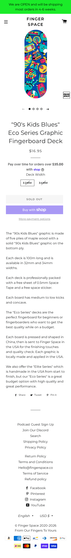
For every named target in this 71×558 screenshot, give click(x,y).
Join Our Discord (35, 430)
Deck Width (35, 174)
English (24, 516)
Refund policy (36, 479)
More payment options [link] (34, 219)
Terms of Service (35, 473)
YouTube (37, 505)
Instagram (37, 499)
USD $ (45, 516)
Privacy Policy (35, 447)
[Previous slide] (23, 109)
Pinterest (37, 494)
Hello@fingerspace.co (35, 468)
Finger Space (35, 22)
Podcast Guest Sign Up (35, 424)
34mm (43, 182)
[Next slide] (47, 109)
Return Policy (35, 456)
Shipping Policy (35, 442)
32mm (27, 182)
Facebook (37, 488)
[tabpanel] (35, 64)
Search (35, 436)
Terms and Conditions (35, 462)
